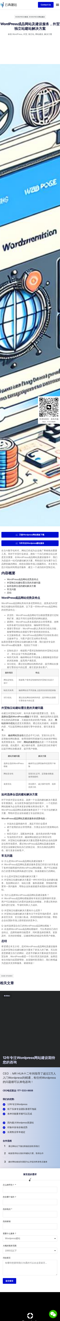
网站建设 (39, 34)
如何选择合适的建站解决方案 (21, 586)
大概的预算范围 (9, 1245)
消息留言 (7, 1258)
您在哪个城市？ (9, 1197)
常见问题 (11, 589)
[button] (57, 4)
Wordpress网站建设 (37, 17)
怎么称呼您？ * (9, 1185)
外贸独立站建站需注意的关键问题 (23, 582)
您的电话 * (7, 1209)
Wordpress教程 (21, 17)
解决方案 (48, 34)
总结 (9, 592)
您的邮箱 (7, 1221)
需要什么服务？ (9, 1233)
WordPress (17, 34)
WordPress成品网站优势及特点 (22, 579)
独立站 (31, 34)
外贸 (25, 34)
